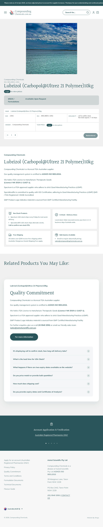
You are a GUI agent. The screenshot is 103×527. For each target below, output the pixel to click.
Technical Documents (12, 484)
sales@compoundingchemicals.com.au (68, 241)
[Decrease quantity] (7, 135)
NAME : (7, 111)
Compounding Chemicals (14, 79)
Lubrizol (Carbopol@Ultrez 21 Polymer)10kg (26, 111)
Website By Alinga (93, 518)
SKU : (39, 116)
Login (7, 91)
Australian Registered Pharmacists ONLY (51, 435)
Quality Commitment (12, 471)
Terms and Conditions (12, 476)
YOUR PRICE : (41, 125)
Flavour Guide (9, 489)
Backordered (90, 135)
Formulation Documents (13, 480)
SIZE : (7, 116)
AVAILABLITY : (73, 116)
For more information (24, 337)
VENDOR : (8, 125)
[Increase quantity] (15, 135)
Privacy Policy (9, 467)
